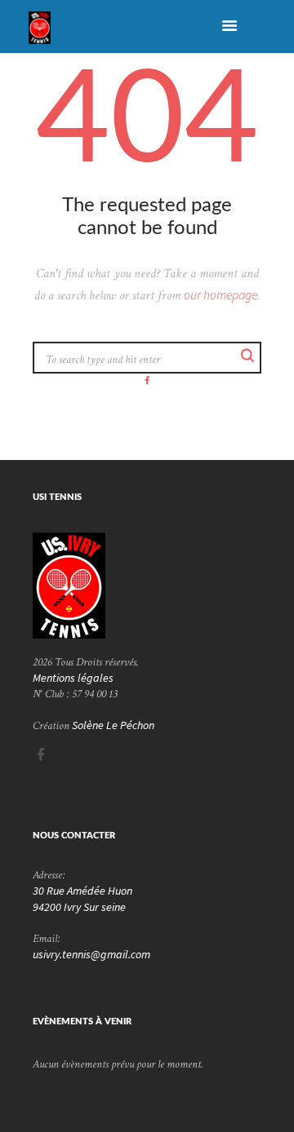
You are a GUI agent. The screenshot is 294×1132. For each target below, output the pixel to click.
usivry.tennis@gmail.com (91, 954)
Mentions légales (73, 677)
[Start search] (246, 356)
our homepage (220, 295)
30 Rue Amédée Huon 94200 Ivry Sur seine (82, 898)
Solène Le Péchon (113, 725)
